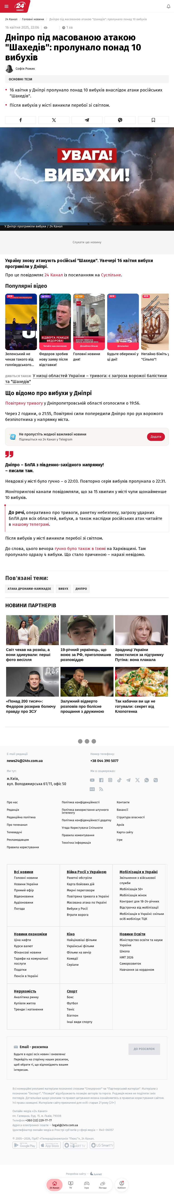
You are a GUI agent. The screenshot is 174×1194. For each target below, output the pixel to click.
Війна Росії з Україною (86, 872)
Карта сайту (125, 832)
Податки (20, 970)
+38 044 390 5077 (104, 761)
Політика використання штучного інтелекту (85, 811)
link (92, 780)
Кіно (71, 934)
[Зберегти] (153, 120)
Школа (125, 951)
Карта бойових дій (80, 884)
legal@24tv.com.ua (65, 1125)
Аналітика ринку (26, 997)
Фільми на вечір (79, 952)
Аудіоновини (23, 903)
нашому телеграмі (30, 524)
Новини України (26, 884)
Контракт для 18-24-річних (139, 902)
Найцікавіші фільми (82, 940)
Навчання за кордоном (137, 970)
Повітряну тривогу (24, 403)
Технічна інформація (76, 842)
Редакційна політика (21, 817)
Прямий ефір (24, 890)
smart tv (75, 1145)
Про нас (12, 802)
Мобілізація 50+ (131, 889)
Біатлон (72, 1016)
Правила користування (23, 847)
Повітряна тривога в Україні (88, 896)
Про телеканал (17, 824)
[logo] (19, 6)
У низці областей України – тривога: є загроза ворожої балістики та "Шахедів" (86, 378)
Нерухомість (25, 991)
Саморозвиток (130, 964)
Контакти (123, 802)
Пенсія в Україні (26, 976)
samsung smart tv (102, 1145)
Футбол (72, 1003)
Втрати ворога (77, 915)
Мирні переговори (80, 890)
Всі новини (23, 872)
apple (50, 1145)
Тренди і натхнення (28, 1010)
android (24, 1145)
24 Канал (11, 19)
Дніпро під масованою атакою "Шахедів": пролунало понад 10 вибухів (98, 19)
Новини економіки (30, 934)
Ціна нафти (22, 940)
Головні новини (33, 19)
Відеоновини (24, 896)
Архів (120, 824)
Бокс (70, 997)
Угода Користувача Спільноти (82, 827)
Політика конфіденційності (81, 802)
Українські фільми (80, 946)
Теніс (71, 1010)
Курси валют (23, 946)
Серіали (73, 965)
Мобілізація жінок (133, 895)
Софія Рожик (25, 68)
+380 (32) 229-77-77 (38, 1120)
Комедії (72, 959)
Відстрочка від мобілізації (139, 908)
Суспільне (111, 275)
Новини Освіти (132, 934)
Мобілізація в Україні (139, 872)
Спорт (72, 991)
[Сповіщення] (168, 6)
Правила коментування (78, 835)
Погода (19, 909)
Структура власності (131, 817)
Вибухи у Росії (77, 909)
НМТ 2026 (126, 957)
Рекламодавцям (18, 839)
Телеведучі (14, 832)
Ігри (119, 839)
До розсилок (144, 1049)
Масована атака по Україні (87, 903)
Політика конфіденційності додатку (86, 820)
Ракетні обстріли (79, 878)
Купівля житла (25, 1003)
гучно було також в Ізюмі (80, 548)
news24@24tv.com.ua (25, 761)
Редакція (13, 809)
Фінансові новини (27, 952)
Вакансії (122, 809)
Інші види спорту (79, 1022)
